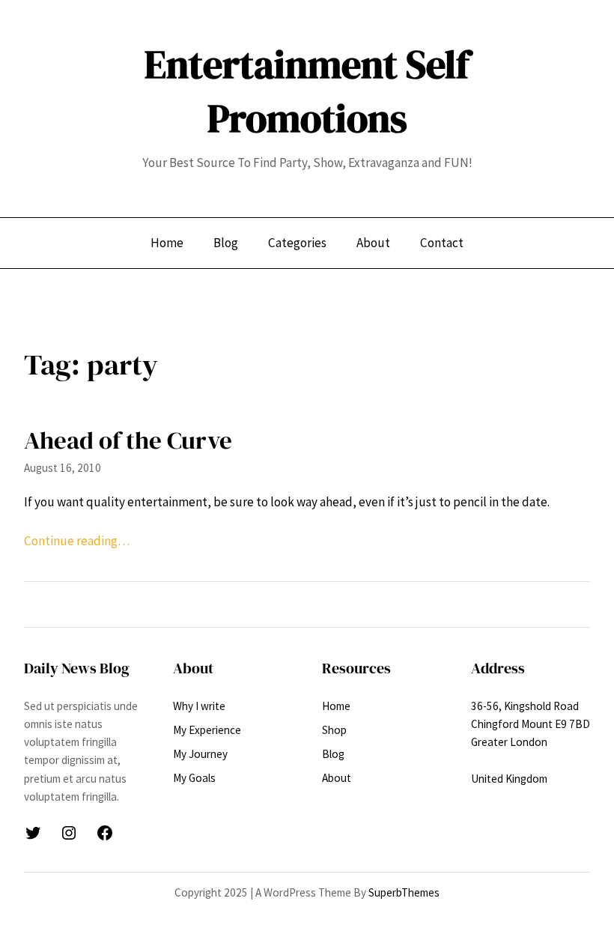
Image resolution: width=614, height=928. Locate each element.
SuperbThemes (404, 892)
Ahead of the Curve (128, 440)
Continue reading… (77, 541)
